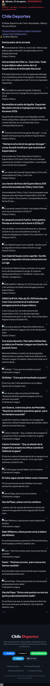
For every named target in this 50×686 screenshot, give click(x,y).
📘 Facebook (9, 653)
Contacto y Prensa (35, 671)
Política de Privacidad (32, 666)
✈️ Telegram (18, 658)
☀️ (4, 5)
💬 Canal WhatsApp (39, 653)
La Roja (26, 31)
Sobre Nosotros (13, 666)
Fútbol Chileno (16, 31)
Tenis (11, 34)
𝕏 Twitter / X (22, 653)
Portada (5, 31)
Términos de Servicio (16, 671)
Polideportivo (20, 34)
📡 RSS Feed (31, 658)
